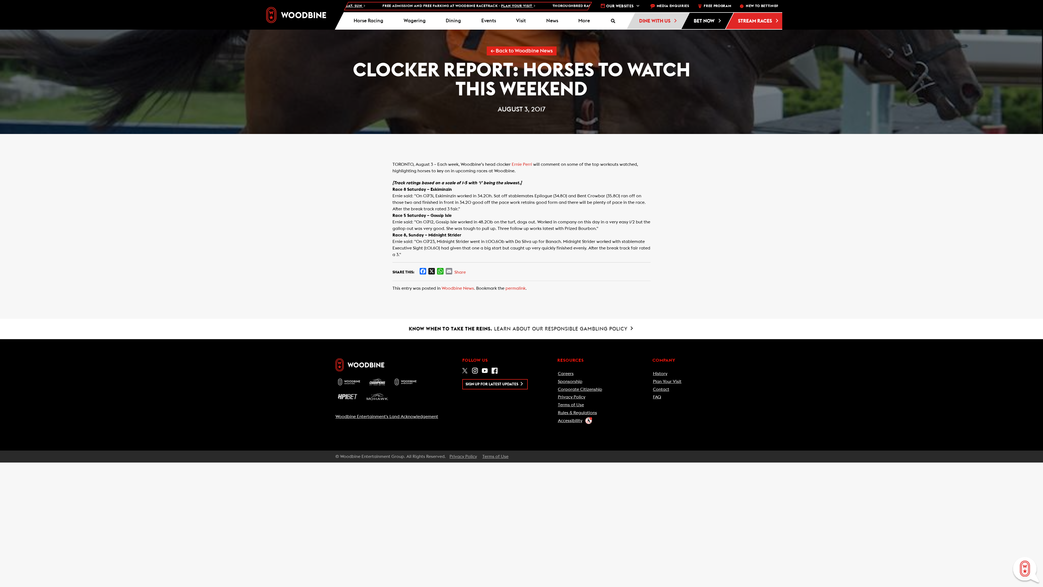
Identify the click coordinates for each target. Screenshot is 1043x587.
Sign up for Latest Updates (492, 384)
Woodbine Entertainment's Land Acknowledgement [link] (386, 416)
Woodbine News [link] (458, 288)
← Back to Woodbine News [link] (522, 51)
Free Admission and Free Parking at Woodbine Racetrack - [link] (426, 6)
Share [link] (460, 272)
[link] (296, 15)
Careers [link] (566, 373)
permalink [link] (515, 288)
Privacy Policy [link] (571, 397)
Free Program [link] (717, 6)
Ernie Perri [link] (522, 164)
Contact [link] (661, 389)
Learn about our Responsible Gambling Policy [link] (519, 328)
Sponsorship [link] (570, 381)
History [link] (660, 373)
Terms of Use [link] (571, 405)
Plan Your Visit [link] (667, 381)
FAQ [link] (657, 397)
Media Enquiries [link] (673, 6)
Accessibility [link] (570, 421)
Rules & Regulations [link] (577, 413)
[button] (584, 21)
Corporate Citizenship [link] (580, 389)
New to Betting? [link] (762, 6)
